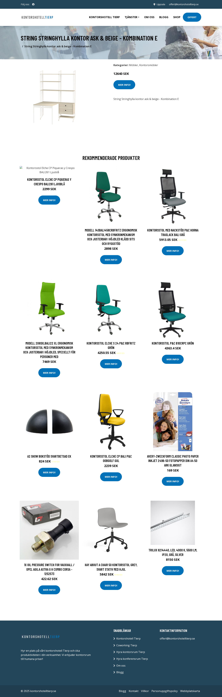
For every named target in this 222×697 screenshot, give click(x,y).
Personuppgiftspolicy (164, 691)
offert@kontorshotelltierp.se (184, 4)
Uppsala (161, 4)
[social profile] (33, 4)
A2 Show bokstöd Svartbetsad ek (49, 456)
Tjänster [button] (131, 17)
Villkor (145, 691)
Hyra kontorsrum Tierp (130, 652)
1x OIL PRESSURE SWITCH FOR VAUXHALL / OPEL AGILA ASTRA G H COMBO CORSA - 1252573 (49, 569)
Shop (176, 17)
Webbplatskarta (190, 691)
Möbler (133, 65)
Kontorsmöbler (148, 65)
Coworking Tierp (126, 645)
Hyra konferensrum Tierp (132, 659)
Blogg (163, 17)
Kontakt (133, 691)
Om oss (149, 17)
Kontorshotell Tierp (104, 17)
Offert (192, 17)
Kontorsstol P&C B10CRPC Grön (173, 343)
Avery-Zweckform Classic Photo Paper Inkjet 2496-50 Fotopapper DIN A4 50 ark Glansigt (173, 460)
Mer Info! (124, 84)
